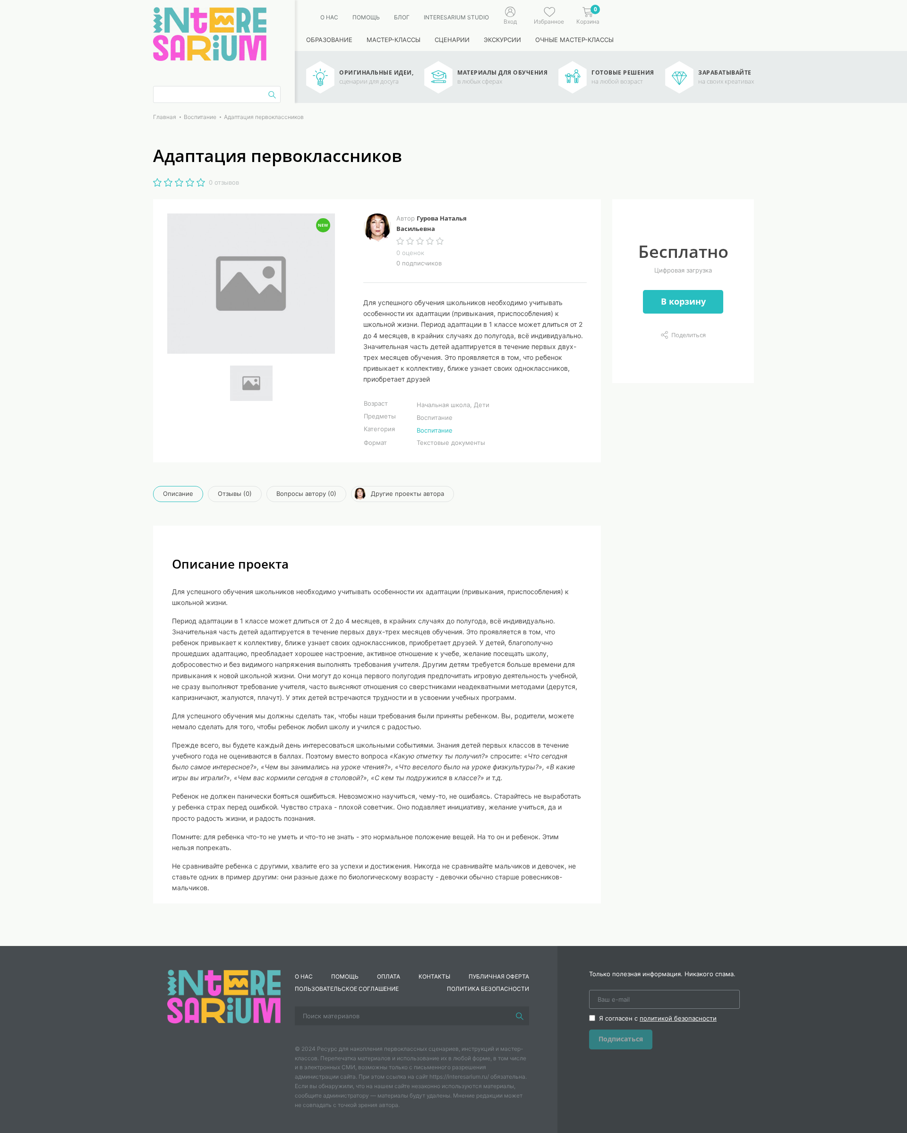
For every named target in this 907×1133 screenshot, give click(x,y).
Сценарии (452, 39)
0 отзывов (224, 182)
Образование (329, 39)
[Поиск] (519, 1015)
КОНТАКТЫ (434, 976)
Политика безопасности (488, 988)
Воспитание (435, 430)
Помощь (366, 17)
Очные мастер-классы (574, 39)
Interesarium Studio (456, 17)
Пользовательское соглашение (347, 988)
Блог (402, 17)
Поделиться (688, 335)
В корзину (683, 301)
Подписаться (621, 1038)
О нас (329, 17)
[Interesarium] (224, 995)
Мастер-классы (393, 39)
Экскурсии (502, 39)
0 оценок (410, 252)
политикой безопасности (678, 1018)
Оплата (388, 976)
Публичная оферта (499, 976)
